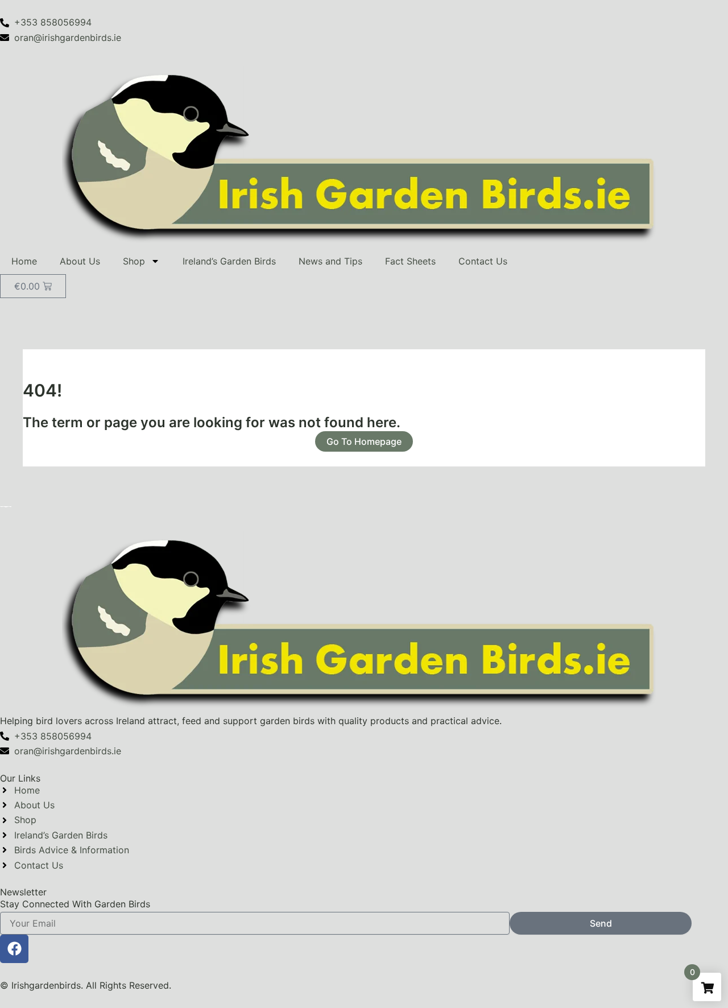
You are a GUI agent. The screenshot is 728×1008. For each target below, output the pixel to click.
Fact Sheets (410, 261)
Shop (134, 261)
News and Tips (330, 261)
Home (24, 261)
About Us (80, 261)
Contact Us (482, 261)
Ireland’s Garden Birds (229, 261)
